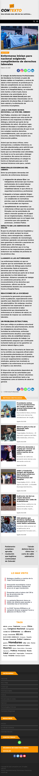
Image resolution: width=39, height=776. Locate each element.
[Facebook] (18, 70)
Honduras (15, 642)
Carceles (23, 626)
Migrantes (12, 645)
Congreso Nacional (16, 629)
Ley (24, 643)
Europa (6, 639)
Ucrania (11, 655)
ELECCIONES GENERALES (11, 637)
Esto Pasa (4, 683)
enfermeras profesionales (11, 391)
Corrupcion (30, 629)
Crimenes (15, 631)
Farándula (13, 639)
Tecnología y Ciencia (8, 707)
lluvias (33, 643)
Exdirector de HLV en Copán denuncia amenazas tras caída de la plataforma (26, 498)
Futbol (19, 639)
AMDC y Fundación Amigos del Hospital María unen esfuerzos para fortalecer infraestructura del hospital (26, 475)
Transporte (28, 653)
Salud (5, 653)
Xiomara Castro (20, 655)
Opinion (4, 703)
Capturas (16, 626)
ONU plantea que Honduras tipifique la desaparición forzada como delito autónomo (26, 520)
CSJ (22, 631)
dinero (27, 631)
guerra (5, 643)
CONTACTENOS (6, 732)
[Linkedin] (32, 70)
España (29, 637)
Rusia (29, 651)
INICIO (3, 724)
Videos (3, 695)
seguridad (12, 653)
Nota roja (4, 687)
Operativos (6, 651)
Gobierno (27, 639)
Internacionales (6, 691)
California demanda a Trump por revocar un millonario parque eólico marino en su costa (26, 450)
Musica (14, 648)
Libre (28, 643)
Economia (11, 634)
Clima (5, 629)
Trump (5, 655)
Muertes (7, 648)
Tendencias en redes (8, 699)
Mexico (5, 645)
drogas (5, 634)
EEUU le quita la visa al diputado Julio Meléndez (26, 428)
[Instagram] (21, 70)
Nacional (4, 679)
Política (13, 651)
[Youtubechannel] (24, 755)
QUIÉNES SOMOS (7, 728)
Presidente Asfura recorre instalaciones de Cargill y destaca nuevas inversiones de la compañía (26, 406)
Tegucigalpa (20, 653)
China (29, 626)
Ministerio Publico (23, 645)
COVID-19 (6, 632)
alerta (5, 626)
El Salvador (23, 637)
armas (10, 626)
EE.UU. (19, 634)
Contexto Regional (8, 711)
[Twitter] (29, 70)
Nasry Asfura (21, 648)
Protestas (22, 651)
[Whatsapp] (25, 70)
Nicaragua (28, 648)
